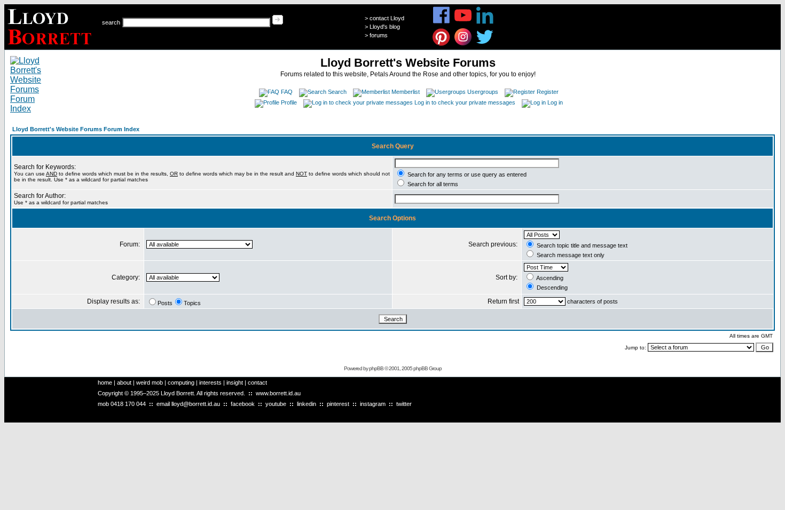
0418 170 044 (128, 404)
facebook (243, 404)
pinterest (338, 404)
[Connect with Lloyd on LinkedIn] (485, 22)
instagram (373, 404)
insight (234, 382)
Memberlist (405, 92)
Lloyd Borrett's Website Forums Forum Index (75, 129)
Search (337, 92)
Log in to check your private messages (464, 102)
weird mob (149, 382)
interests (210, 382)
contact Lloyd (387, 18)
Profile (289, 102)
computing (181, 382)
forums (379, 35)
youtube (275, 404)
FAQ (287, 92)
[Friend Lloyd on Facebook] (441, 22)
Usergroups (482, 92)
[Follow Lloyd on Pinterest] (441, 44)
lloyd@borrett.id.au (195, 404)
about (124, 382)
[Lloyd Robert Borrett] (51, 46)
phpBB (376, 368)
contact (257, 382)
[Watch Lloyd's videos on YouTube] (463, 22)
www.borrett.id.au (278, 393)
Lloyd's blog (385, 26)
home (105, 382)
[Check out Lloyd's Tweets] (485, 44)
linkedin (306, 404)
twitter (404, 404)
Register (548, 92)
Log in (555, 102)
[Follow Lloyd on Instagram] (463, 44)
